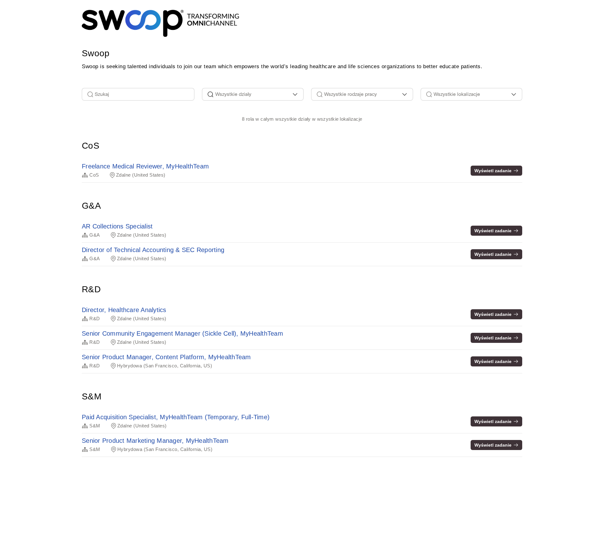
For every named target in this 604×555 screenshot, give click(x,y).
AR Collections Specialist (117, 226)
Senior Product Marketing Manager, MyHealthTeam (155, 440)
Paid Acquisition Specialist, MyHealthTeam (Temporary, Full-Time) (176, 417)
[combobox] (253, 94)
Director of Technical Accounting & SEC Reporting (153, 249)
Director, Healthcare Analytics (124, 309)
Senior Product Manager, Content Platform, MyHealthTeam (166, 357)
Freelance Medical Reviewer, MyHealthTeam (145, 166)
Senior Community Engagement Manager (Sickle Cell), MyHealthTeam (182, 333)
